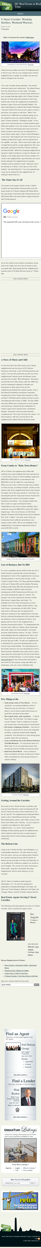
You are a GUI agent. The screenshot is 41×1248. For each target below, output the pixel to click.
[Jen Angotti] (15, 926)
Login (17, 1168)
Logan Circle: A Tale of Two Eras (16, 973)
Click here (30, 37)
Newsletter (17, 1236)
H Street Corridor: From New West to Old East (21, 976)
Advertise (23, 1236)
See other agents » (20, 1075)
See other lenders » (20, 1117)
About (3, 1236)
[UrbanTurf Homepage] (12, 9)
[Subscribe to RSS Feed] (39, 1238)
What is (29, 1168)
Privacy (29, 1236)
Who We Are (9, 1236)
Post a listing (27, 1170)
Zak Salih (6, 29)
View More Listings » (20, 1165)
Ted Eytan (30, 64)
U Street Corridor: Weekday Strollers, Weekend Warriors (16, 20)
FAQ (16, 1170)
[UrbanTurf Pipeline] (20, 1211)
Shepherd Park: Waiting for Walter (17, 971)
